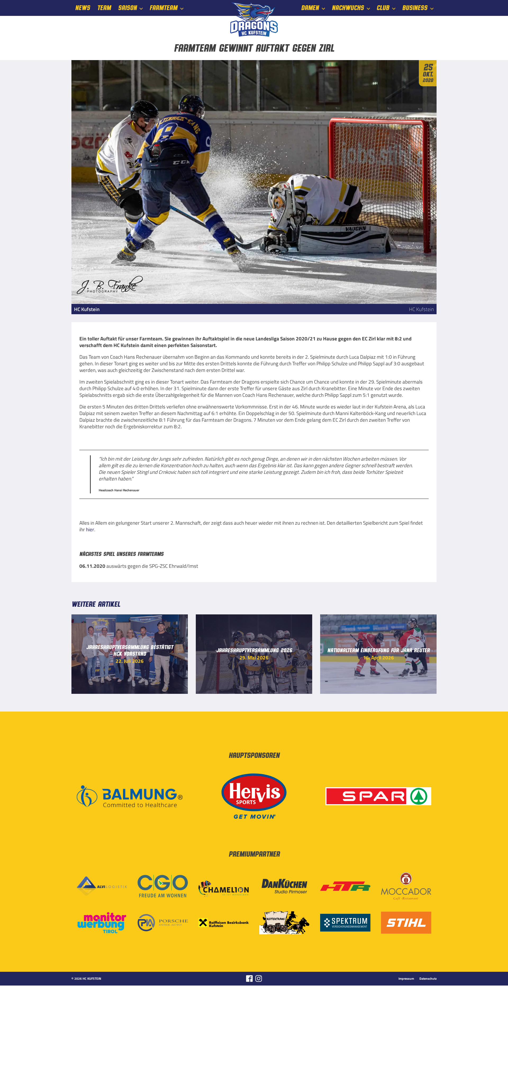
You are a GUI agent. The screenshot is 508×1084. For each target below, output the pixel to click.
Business (414, 8)
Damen (310, 8)
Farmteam (163, 8)
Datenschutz (428, 978)
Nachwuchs (348, 8)
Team (104, 8)
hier (90, 529)
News (82, 8)
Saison (127, 8)
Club (383, 8)
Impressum (406, 978)
